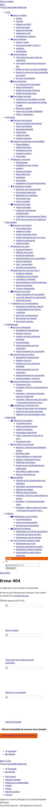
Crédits (8, 785)
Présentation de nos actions (25, 516)
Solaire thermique (23, 147)
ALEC (7, 12)
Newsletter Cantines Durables (29, 549)
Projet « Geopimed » (25, 114)
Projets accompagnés (25, 240)
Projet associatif (23, 27)
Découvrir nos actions (22, 120)
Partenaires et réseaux (26, 36)
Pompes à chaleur (24, 153)
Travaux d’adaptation (25, 288)
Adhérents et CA (23, 33)
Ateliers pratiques (23, 138)
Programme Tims (23, 384)
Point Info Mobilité (24, 126)
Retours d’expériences (25, 474)
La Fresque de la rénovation (28, 84)
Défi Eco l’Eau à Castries (26, 492)
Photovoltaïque (22, 144)
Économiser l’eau (23, 198)
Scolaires (9, 513)
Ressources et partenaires (27, 525)
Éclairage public (23, 453)
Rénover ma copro (21, 246)
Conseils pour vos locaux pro (26, 405)
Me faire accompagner (26, 267)
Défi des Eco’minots (24, 489)
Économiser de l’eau (24, 321)
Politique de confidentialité (16, 782)
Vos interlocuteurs (24, 228)
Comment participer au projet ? (29, 546)
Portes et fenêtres (24, 171)
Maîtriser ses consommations (25, 303)
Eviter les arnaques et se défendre (31, 219)
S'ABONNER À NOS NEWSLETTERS (19, 736)
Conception (21, 180)
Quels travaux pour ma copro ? (26, 270)
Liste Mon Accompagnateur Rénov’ (31, 216)
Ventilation (20, 177)
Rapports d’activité (24, 30)
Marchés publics (12, 791)
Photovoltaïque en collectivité (29, 456)
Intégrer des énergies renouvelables (28, 141)
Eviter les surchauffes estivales (29, 411)
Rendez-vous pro (23, 333)
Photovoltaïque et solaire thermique (31, 282)
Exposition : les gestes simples (29, 486)
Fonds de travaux (23, 300)
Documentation (22, 342)
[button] (6, 562)
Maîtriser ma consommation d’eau (30, 414)
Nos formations (20, 54)
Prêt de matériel (23, 201)
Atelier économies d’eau (26, 93)
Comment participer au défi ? (28, 534)
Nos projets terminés (22, 96)
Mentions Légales (13, 779)
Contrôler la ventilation (25, 279)
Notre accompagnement (26, 426)
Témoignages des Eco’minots (28, 537)
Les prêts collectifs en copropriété (31, 297)
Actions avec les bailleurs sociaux (30, 99)
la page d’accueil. (21, 596)
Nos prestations (19, 81)
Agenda (19, 21)
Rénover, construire (21, 159)
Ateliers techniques (24, 429)
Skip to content (6, 1)
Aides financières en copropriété (30, 294)
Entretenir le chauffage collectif (29, 306)
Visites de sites (22, 135)
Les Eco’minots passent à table (26, 540)
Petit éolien (21, 156)
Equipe (19, 18)
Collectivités (10, 417)
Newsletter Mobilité (24, 129)
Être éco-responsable (25, 78)
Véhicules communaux (25, 462)
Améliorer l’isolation (24, 273)
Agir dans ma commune (23, 444)
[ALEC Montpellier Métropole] (13, 7)
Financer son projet (21, 204)
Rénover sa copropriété (15, 692)
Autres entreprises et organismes (27, 381)
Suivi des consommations (27, 315)
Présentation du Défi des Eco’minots (31, 531)
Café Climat (21, 132)
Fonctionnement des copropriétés (30, 258)
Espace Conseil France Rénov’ (29, 123)
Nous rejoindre (19, 39)
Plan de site (10, 776)
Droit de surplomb (24, 261)
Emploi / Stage (22, 42)
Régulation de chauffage (26, 195)
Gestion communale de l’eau (28, 459)
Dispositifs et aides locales (27, 471)
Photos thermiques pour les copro (30, 237)
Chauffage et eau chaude (27, 165)
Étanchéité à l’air (23, 174)
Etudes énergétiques (25, 255)
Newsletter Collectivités (26, 432)
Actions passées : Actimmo (28, 378)
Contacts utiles (22, 243)
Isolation (19, 168)
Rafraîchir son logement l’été (28, 189)
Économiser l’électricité (26, 192)
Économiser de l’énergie (26, 318)
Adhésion (20, 48)
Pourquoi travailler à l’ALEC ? (28, 45)
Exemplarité (21, 51)
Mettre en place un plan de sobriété (31, 69)
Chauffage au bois (24, 150)
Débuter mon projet (24, 252)
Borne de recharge (24, 285)
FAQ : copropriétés (24, 264)
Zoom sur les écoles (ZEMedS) (29, 111)
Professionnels (11, 324)
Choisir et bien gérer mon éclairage (31, 408)
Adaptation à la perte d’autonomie (31, 183)
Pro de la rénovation (22, 327)
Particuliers (10, 117)
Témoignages (22, 162)
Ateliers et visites (23, 231)
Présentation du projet (25, 543)
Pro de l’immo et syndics (23, 354)
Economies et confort (22, 186)
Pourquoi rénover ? (24, 249)
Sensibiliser (18, 477)
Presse (8, 788)
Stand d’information (24, 87)
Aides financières (23, 207)
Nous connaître (20, 15)
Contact (8, 558)
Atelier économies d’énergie (28, 90)
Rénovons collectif (24, 108)
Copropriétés (11, 222)
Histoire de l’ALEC (23, 24)
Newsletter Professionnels (27, 330)
